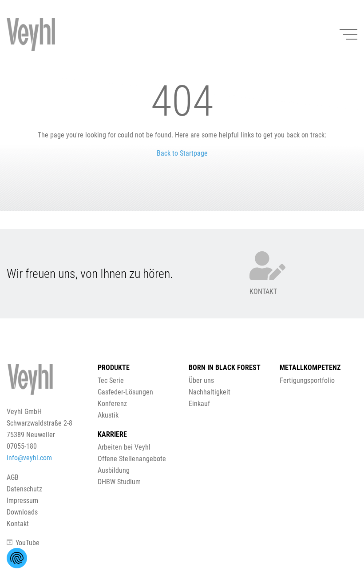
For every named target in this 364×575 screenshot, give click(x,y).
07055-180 (22, 446)
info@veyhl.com (29, 458)
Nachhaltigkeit (209, 392)
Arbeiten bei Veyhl (124, 447)
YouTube (28, 543)
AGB (13, 477)
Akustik (108, 415)
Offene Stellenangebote (132, 458)
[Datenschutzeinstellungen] (17, 558)
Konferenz (112, 403)
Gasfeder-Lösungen (125, 392)
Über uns (201, 380)
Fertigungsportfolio (307, 380)
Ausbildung (114, 470)
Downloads (22, 512)
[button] (182, 284)
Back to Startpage (182, 153)
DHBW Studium (119, 482)
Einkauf (199, 403)
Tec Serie (111, 380)
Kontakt (18, 523)
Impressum (22, 500)
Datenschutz (24, 489)
